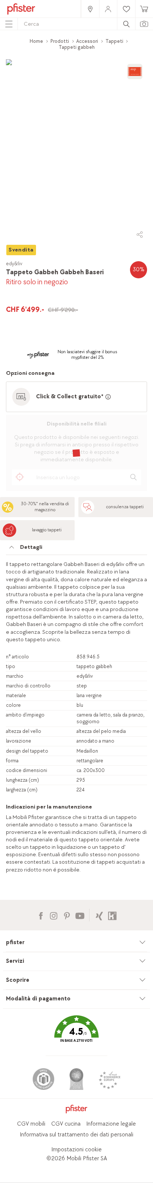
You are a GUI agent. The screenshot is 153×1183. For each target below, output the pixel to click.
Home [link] (36, 41)
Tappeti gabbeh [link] (77, 47)
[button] (76, 1034)
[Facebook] (40, 915)
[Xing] (99, 915)
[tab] (76, 549)
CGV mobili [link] (31, 1123)
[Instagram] (53, 915)
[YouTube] (79, 915)
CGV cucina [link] (66, 1123)
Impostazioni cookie (76, 1149)
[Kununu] (112, 915)
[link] (90, 9)
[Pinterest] (66, 915)
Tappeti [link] (114, 41)
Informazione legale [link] (111, 1123)
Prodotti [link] (60, 41)
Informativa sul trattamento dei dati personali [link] (76, 1134)
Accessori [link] (87, 41)
